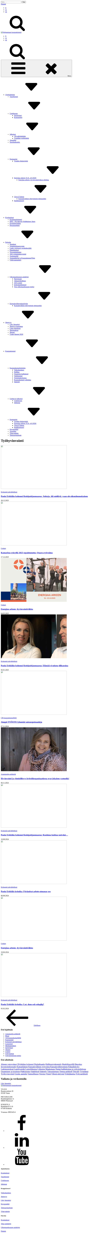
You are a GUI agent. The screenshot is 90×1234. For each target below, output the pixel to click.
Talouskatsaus (53, 1071)
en (6, 12)
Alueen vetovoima (8, 1064)
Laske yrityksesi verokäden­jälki (21, 248)
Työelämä (84, 1071)
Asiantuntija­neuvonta (17, 246)
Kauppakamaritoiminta (17, 368)
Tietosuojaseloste (7, 1208)
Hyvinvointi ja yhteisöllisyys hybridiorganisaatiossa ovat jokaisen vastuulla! (35, 778)
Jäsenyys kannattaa (16, 326)
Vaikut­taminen (19, 370)
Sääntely (43, 1071)
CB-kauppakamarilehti (9, 718)
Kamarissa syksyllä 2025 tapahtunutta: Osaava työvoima (27, 553)
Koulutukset (9, 217)
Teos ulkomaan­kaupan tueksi (24, 287)
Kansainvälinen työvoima (39, 1067)
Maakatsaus (50, 1069)
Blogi (7, 1036)
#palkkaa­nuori (19, 201)
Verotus (42, 1074)
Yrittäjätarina (70, 1074)
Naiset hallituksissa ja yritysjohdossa (71, 1069)
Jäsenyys (8, 322)
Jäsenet (12, 332)
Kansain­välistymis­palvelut (19, 304)
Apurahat (13, 140)
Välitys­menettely (15, 260)
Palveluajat (18, 279)
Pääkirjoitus (25, 1071)
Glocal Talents (19, 197)
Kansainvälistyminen (59, 1067)
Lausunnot (9, 1044)
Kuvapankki (14, 429)
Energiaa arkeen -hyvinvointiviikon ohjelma (33, 180)
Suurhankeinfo (15, 142)
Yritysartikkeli (82, 1074)
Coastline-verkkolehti (21, 138)
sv (6, 10)
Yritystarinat (9, 1054)
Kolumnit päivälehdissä (9, 492)
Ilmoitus (78, 1064)
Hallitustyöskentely (53, 1064)
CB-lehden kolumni (25, 1064)
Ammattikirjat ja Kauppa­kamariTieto (22, 258)
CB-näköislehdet (20, 136)
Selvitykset (18, 115)
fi (5, 8)
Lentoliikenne (31, 1069)
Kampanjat (13, 159)
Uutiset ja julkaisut (16, 399)
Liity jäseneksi (15, 324)
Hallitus (16, 372)
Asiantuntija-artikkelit (8, 774)
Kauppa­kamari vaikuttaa (22, 380)
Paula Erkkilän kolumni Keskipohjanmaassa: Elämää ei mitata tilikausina (34, 665)
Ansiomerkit (14, 256)
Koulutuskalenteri (16, 219)
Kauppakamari (10, 351)
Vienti (48, 1074)
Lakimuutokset (7, 1069)
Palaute (3, 4)
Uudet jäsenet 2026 (16, 334)
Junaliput (13, 244)
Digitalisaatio (39, 1064)
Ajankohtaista (10, 95)
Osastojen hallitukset (21, 374)
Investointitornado (8, 1067)
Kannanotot (18, 117)
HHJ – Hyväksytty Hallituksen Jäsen (22, 221)
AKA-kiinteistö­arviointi (18, 254)
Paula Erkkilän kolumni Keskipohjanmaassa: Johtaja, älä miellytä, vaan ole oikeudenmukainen (44, 496)
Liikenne (41, 1069)
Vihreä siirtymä (57, 1074)
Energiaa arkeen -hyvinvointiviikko (17, 609)
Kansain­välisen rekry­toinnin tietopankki (32, 199)
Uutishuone (14, 113)
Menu (69, 76)
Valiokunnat (18, 376)
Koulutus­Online (15, 223)
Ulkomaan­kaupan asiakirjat (19, 277)
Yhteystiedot (5, 1211)
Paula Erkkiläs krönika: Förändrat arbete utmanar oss (26, 891)
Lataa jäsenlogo (15, 328)
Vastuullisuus (33, 1074)
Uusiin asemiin (21, 1074)
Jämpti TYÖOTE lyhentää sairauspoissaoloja (21, 722)
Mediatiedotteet (10, 1046)
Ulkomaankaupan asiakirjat (10, 1227)
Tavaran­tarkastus (15, 252)
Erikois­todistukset (20, 285)
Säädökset (35, 1071)
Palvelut (8, 242)
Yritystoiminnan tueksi (13, 1056)
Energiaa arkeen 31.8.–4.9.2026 (25, 178)
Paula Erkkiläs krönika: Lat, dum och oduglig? (22, 1004)
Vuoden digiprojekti (21, 161)
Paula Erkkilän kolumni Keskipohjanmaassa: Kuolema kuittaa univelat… (34, 835)
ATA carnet (18, 283)
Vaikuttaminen (6, 1193)
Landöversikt (19, 1069)
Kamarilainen (22, 1067)
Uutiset (3, 548)
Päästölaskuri (14, 250)
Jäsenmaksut (14, 330)
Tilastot (7, 1050)
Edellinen (37, 1025)
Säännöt (17, 382)
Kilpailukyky (73, 1067)
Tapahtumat (14, 97)
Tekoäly (76, 1071)
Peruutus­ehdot (15, 225)
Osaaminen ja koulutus (10, 1071)
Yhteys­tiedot (14, 433)
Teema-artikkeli (65, 1071)
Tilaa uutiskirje (6, 1224)
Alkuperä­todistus (20, 281)
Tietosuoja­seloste (15, 435)
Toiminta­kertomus (20, 378)
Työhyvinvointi (7, 1074)
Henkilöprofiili (68, 1064)
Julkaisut (13, 134)
